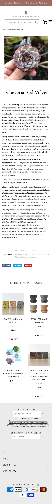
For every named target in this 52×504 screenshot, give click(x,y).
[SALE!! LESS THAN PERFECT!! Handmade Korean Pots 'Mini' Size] (39, 355)
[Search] (37, 24)
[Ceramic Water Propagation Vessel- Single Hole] (13, 355)
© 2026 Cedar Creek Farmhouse (25, 485)
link (7, 222)
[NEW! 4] (39, 304)
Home (4, 30)
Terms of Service (34, 425)
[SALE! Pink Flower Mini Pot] (13, 304)
